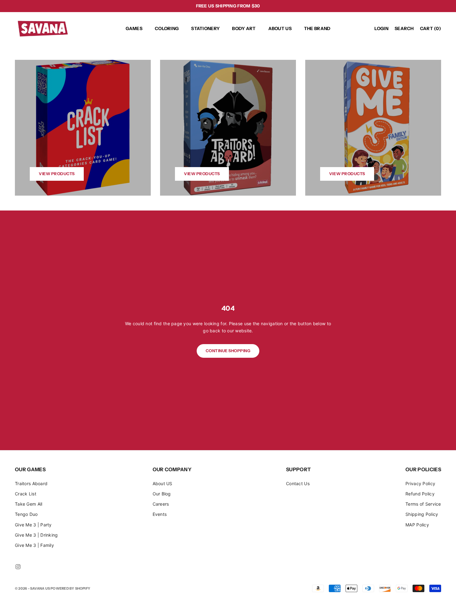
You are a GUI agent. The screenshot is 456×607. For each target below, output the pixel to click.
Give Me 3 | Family (34, 545)
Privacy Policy (420, 483)
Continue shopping (228, 350)
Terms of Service (423, 504)
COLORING (167, 28)
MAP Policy (417, 524)
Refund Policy (420, 493)
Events (160, 514)
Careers (161, 504)
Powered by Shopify (70, 588)
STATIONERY (205, 28)
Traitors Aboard (31, 483)
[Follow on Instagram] (18, 567)
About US (162, 483)
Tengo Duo (26, 514)
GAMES (134, 28)
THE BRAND (317, 28)
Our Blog (162, 493)
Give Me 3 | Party (33, 524)
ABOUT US (280, 28)
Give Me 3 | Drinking (36, 535)
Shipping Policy (421, 514)
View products (57, 173)
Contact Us (298, 483)
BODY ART (244, 28)
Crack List (25, 493)
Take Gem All (28, 504)
